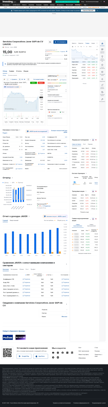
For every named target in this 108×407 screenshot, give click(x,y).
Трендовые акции (78, 191)
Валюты (74, 43)
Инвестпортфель (84, 354)
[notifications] (101, 1)
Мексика (64, 316)
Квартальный (14, 220)
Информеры (82, 358)
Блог (80, 347)
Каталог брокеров (78, 173)
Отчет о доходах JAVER (15, 216)
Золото (74, 67)
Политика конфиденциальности (81, 403)
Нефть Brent (75, 62)
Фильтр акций (69, 4)
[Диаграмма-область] (8, 79)
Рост (84, 144)
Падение (90, 144)
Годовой (5, 220)
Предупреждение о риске (99, 403)
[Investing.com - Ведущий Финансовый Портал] (9, 2)
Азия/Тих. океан (77, 7)
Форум (26, 71)
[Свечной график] (4, 79)
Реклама (97, 351)
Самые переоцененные (91, 225)
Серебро (74, 70)
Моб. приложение (84, 351)
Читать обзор (96, 183)
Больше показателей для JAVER (59, 131)
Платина (74, 72)
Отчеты (19, 71)
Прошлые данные (12, 75)
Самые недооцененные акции (80, 219)
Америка (59, 7)
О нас (96, 347)
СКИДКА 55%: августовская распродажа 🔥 (67, 1)
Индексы (80, 43)
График (11, 71)
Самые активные (76, 144)
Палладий (74, 75)
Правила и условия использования (62, 403)
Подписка (62, 51)
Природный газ (76, 78)
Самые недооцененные (77, 225)
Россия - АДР (52, 7)
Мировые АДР (44, 7)
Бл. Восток (69, 7)
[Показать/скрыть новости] (28, 79)
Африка (85, 7)
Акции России (21, 7)
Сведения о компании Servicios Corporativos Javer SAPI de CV (32, 304)
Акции (5, 7)
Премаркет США (36, 7)
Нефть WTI (75, 64)
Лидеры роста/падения (80, 140)
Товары (87, 43)
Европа (64, 7)
